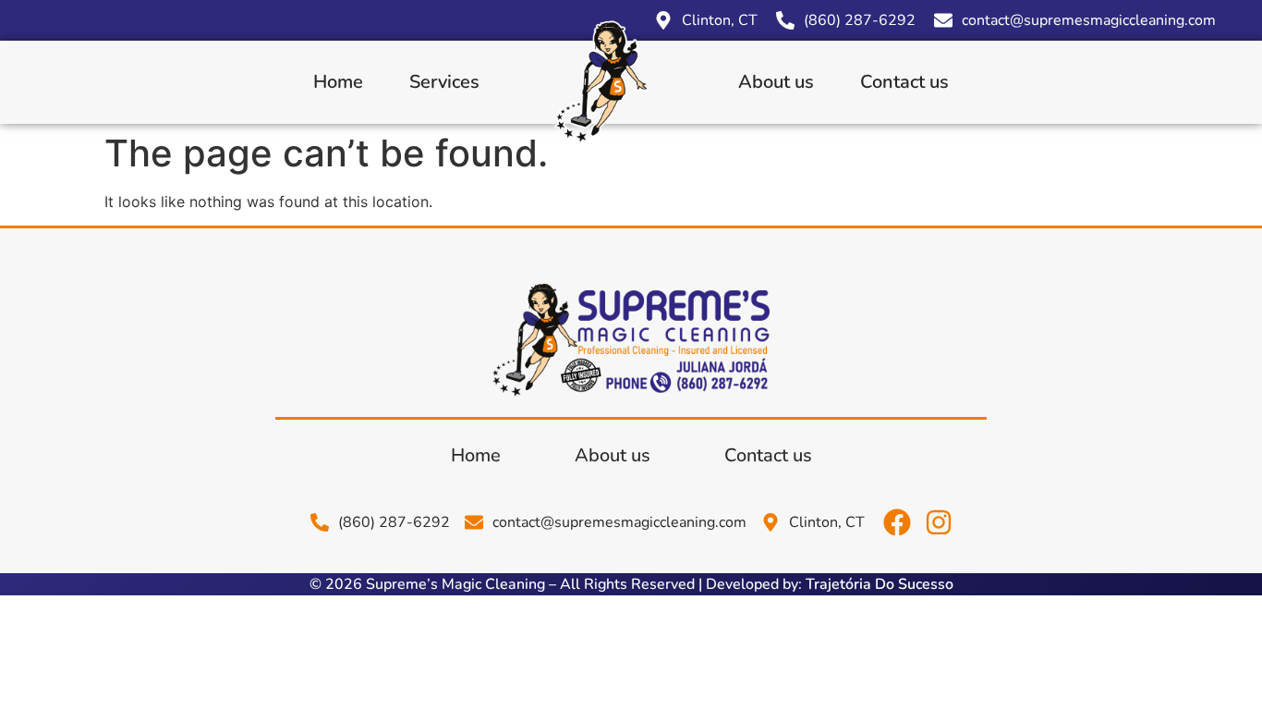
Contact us (904, 81)
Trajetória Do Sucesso (879, 584)
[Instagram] (939, 522)
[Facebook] (897, 522)
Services (444, 81)
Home (338, 81)
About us (776, 81)
